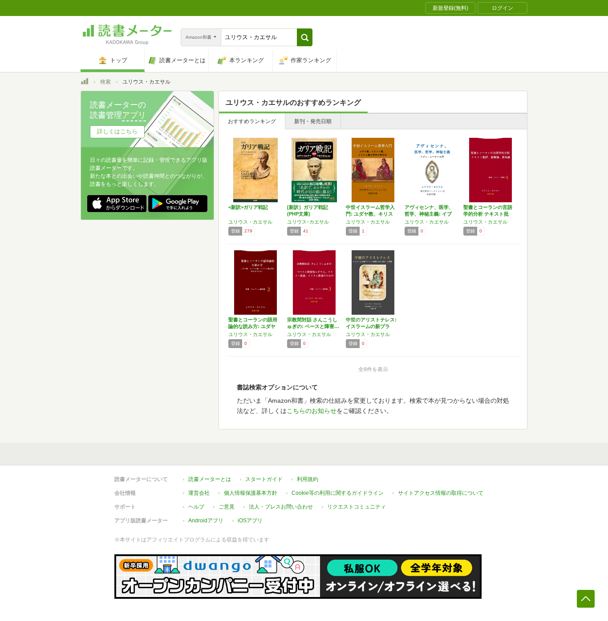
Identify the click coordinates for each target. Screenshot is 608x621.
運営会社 (199, 493)
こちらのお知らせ (311, 410)
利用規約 (307, 479)
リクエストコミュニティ (356, 506)
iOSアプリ (250, 520)
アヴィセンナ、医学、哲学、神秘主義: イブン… (429, 213)
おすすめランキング (252, 121)
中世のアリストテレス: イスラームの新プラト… (371, 326)
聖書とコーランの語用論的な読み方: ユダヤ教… (252, 326)
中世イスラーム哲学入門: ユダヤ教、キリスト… (370, 213)
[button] (304, 37)
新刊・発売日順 (313, 121)
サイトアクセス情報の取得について (440, 493)
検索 (105, 82)
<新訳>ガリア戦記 (248, 207)
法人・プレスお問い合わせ (281, 506)
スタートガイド (264, 479)
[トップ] (85, 83)
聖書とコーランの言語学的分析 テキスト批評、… (487, 213)
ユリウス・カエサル (250, 221)
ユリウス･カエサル (308, 221)
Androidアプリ (205, 520)
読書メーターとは (209, 479)
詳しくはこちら (117, 131)
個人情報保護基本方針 (250, 493)
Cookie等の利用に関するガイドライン (338, 493)
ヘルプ (196, 506)
